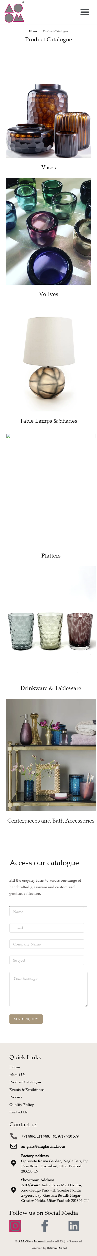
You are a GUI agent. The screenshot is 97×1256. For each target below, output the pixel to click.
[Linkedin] (74, 1226)
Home (33, 31)
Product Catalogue (25, 1082)
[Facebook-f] (44, 1226)
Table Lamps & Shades (48, 420)
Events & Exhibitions (26, 1089)
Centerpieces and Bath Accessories (50, 820)
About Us (17, 1074)
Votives (48, 294)
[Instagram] (15, 1226)
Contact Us (18, 1112)
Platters (51, 555)
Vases (48, 167)
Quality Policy (21, 1104)
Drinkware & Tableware (50, 688)
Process (15, 1097)
